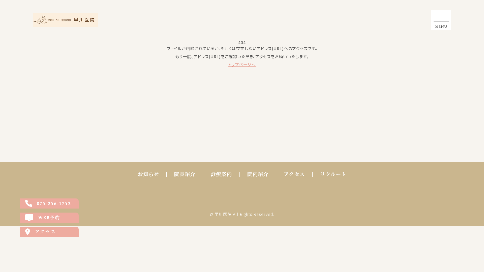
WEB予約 (49, 217)
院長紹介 (184, 174)
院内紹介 (257, 174)
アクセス (294, 174)
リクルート (333, 174)
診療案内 (221, 174)
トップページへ (242, 64)
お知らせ (148, 174)
